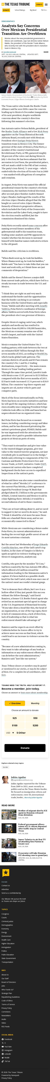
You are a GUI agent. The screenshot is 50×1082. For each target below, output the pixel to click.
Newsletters (6, 1015)
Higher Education (8, 943)
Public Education (8, 954)
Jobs (3, 986)
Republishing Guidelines (11, 997)
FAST (43, 463)
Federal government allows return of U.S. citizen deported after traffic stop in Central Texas (32, 827)
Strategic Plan (7, 993)
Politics (4, 951)
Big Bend (33, 10)
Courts (4, 917)
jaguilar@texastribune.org (23, 780)
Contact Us (6, 885)
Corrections (6, 1012)
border (5, 767)
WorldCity (42, 353)
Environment (6, 936)
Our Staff (5, 978)
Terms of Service (8, 1004)
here (4, 674)
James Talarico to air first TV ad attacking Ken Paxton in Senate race (32, 841)
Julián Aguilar (10, 52)
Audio (4, 1019)
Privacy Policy (7, 1008)
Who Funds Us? (7, 989)
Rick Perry (43, 131)
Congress (5, 914)
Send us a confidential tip (11, 893)
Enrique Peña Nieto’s (28, 140)
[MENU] (46, 4)
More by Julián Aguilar (33, 797)
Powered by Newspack (10, 1075)
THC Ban (44, 10)
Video (4, 1023)
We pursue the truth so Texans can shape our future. (14, 900)
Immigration (6, 947)
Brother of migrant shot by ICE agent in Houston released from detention (32, 812)
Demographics (8, 21)
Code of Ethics (7, 1000)
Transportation (7, 962)
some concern (35, 225)
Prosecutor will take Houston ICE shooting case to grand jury (33, 854)
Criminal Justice (7, 921)
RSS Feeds (6, 1026)
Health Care (6, 940)
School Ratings (20, 10)
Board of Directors (9, 982)
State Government (9, 958)
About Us (5, 975)
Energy (4, 932)
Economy (5, 929)
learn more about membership (34, 692)
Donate (39, 4)
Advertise (5, 889)
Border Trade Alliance (16, 131)
